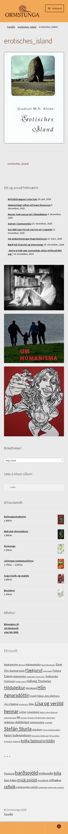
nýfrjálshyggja (39, 718)
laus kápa (10, 780)
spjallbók (48, 722)
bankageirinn (11, 664)
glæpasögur (19, 676)
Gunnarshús (40, 677)
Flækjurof (33, 670)
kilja (57, 773)
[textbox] (34, 460)
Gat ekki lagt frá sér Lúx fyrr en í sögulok (30, 229)
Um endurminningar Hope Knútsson (27, 238)
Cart (52, 825)
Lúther (23, 712)
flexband (9, 773)
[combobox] (34, 460)
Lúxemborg (33, 712)
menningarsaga (10, 718)
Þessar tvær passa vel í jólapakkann (27, 214)
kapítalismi (23, 704)
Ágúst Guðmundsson (17, 735)
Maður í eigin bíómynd (49, 712)
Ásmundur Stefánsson (40, 736)
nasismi (24, 718)
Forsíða (11, 26)
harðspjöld (26, 773)
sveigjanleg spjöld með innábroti (51, 787)
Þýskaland (8, 741)
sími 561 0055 (11, 632)
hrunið (32, 696)
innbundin (46, 773)
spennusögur (37, 722)
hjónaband (31, 688)
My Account (11, 828)
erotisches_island (27, 26)
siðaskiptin (50, 718)
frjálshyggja (47, 671)
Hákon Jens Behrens (48, 696)
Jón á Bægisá (11, 704)
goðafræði (31, 677)
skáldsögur (22, 722)
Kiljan (31, 704)
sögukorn (37, 729)
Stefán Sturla (18, 728)
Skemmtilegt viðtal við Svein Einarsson (29, 205)
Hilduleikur (14, 687)
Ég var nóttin (54, 736)
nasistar (30, 718)
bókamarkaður (33, 664)
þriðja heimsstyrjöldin (38, 740)
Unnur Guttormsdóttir (51, 730)
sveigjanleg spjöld (27, 787)
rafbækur (55, 780)
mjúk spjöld (27, 779)
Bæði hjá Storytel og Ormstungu (25, 244)
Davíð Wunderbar (48, 665)
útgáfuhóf (16, 741)
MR (18, 717)
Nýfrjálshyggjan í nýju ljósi (22, 199)
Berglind (21, 665)
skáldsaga (9, 722)
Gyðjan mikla (21, 681)
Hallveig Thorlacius (39, 681)
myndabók (42, 780)
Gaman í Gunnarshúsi (19, 223)
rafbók (10, 786)
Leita (34, 828)
